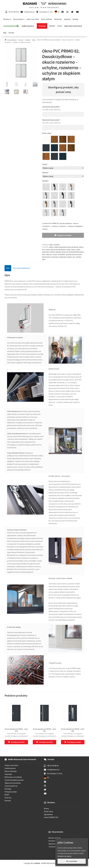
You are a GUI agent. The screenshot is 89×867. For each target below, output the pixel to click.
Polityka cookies (11, 792)
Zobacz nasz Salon (32, 19)
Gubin (69, 249)
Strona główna (11, 40)
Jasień (78, 249)
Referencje (58, 19)
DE (58, 12)
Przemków (61, 254)
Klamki (45, 181)
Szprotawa (54, 257)
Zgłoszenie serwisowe (13, 783)
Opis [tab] (8, 268)
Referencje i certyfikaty (13, 777)
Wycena (20, 40)
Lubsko (52, 252)
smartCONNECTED (51, 817)
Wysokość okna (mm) (51, 120)
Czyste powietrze (11, 786)
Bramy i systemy (55, 838)
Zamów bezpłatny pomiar (14, 780)
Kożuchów (45, 252)
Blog (4, 33)
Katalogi (75, 19)
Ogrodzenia (48, 814)
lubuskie (58, 252)
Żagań (69, 257)
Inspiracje (67, 19)
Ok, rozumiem (71, 861)
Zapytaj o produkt (64, 235)
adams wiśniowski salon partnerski (66, 247)
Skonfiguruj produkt (18, 742)
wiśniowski (63, 257)
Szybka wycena (10, 768)
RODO (7, 795)
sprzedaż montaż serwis (74, 254)
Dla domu (6, 19)
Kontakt (11, 33)
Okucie (45, 172)
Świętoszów (46, 257)
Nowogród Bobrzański (76, 252)
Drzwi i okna (48, 811)
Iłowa (73, 249)
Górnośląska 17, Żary (46, 12)
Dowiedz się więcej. (64, 856)
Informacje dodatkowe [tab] (21, 268)
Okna (33, 40)
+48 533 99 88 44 (13, 12)
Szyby (45, 164)
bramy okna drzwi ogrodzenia (56, 249)
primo (55, 254)
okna (43, 254)
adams (51, 247)
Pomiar (59, 26)
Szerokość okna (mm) (51, 107)
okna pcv (49, 254)
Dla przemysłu (18, 19)
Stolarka (27, 40)
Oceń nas (8, 798)
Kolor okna (47, 133)
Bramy (46, 808)
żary (73, 257)
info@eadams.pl (29, 12)
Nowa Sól (65, 252)
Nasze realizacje (46, 19)
